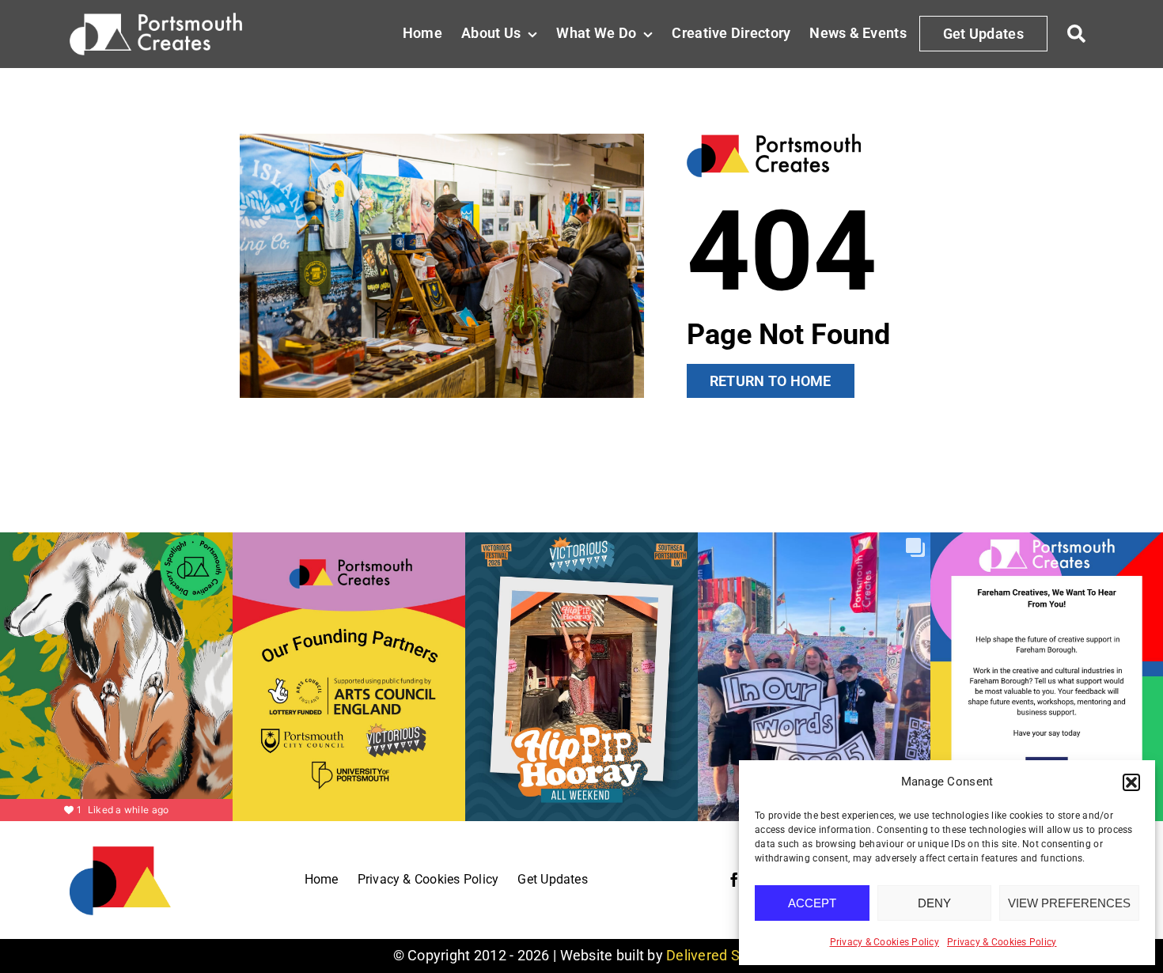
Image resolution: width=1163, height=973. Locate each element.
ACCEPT (812, 903)
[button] (1131, 782)
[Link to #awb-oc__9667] (1076, 34)
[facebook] (734, 879)
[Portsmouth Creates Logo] (120, 850)
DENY (934, 903)
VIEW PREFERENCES (1069, 903)
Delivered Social (718, 955)
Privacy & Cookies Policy (884, 942)
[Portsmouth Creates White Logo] (155, 19)
